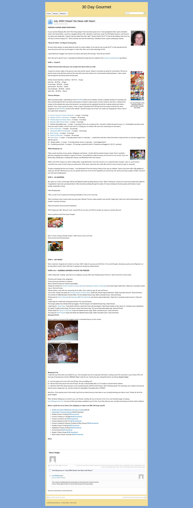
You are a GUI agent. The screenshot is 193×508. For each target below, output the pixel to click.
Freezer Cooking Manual (112, 58)
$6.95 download (73, 414)
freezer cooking (106, 465)
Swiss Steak (54, 137)
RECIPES (80, 99)
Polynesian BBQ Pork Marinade (60, 131)
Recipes (55, 13)
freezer (99, 465)
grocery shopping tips (136, 465)
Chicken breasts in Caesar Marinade (61, 115)
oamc (118, 467)
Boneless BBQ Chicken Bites (59, 122)
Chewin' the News (63, 24)
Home (49, 13)
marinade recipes (111, 467)
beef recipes (86, 465)
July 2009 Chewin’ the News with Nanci (74, 21)
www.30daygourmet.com (56, 401)
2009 (57, 24)
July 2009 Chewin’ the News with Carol (133, 497)
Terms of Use (73, 502)
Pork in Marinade (55, 128)
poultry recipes (141, 467)
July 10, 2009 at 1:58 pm (58, 477)
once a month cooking (125, 467)
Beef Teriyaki (54, 133)
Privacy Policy (65, 502)
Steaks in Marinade (56, 135)
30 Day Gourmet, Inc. (55, 502)
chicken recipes (93, 465)
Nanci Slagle (58, 465)
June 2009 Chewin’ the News (57, 497)
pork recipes (134, 467)
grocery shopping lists (124, 465)
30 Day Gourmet (96, 7)
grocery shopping (114, 465)
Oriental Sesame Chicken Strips (60, 119)
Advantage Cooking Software (62, 412)
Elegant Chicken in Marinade (59, 117)
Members (63, 13)
